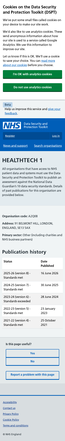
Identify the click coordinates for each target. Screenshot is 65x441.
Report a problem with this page (32, 374)
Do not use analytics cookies (33, 87)
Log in (56, 135)
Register (10, 135)
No (32, 361)
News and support (15, 145)
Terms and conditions (15, 425)
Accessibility (10, 402)
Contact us (9, 408)
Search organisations (48, 145)
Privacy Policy (11, 414)
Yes (32, 353)
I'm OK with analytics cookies (32, 74)
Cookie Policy (11, 419)
